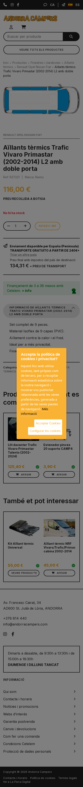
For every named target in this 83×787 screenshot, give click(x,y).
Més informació (34, 411)
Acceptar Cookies (48, 423)
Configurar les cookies (45, 431)
